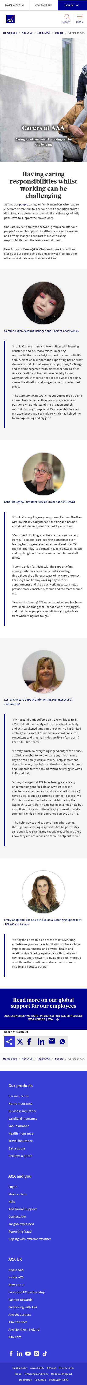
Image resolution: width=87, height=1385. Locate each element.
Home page (10, 33)
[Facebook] (11, 1353)
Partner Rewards (20, 1299)
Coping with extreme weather (29, 1239)
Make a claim (14, 5)
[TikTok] (45, 1353)
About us (27, 33)
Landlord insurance (22, 1118)
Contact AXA (17, 1216)
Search (65, 22)
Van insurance (18, 1126)
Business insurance (22, 1111)
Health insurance (20, 1133)
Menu (79, 22)
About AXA (16, 1270)
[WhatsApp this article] (62, 1041)
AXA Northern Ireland (23, 1329)
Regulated (40, 1379)
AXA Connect (17, 1322)
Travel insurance (20, 1141)
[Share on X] (20, 1041)
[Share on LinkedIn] (41, 1041)
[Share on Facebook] (30, 1041)
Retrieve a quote (20, 1156)
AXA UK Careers (19, 1314)
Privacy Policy (66, 1367)
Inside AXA (44, 33)
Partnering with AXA (22, 1307)
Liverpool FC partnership (26, 1292)
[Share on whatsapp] (62, 1041)
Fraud (18, 1373)
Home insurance (20, 1103)
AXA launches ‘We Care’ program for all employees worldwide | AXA (43, 1017)
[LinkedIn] (19, 1353)
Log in (69, 5)
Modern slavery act (61, 1373)
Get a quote (16, 1148)
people (23, 204)
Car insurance (18, 1096)
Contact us (43, 5)
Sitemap (51, 1367)
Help (11, 1201)
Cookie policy (20, 1367)
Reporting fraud (20, 1231)
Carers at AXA (76, 33)
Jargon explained (21, 1224)
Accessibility (37, 1367)
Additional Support (22, 1209)
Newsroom (16, 1284)
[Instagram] (36, 1353)
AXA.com (14, 1337)
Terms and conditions (36, 1373)
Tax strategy (25, 1379)
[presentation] (9, 1041)
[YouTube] (28, 1353)
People (59, 33)
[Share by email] (51, 1041)
